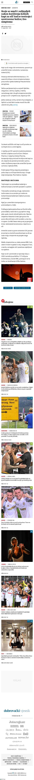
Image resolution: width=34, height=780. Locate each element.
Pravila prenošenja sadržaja (15, 758)
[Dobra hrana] (16, 733)
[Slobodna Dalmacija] (14, 726)
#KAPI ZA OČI (8, 288)
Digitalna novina (11, 764)
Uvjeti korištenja (16, 756)
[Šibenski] (22, 749)
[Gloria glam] (7, 733)
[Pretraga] (32, 2)
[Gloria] (25, 730)
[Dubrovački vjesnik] (17, 745)
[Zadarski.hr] (12, 749)
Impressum (8, 762)
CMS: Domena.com (22, 775)
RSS (19, 764)
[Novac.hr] (23, 737)
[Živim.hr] (19, 730)
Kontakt (15, 762)
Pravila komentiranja (22, 760)
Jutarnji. (15, 105)
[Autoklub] (11, 737)
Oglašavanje (23, 762)
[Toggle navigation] (2, 2)
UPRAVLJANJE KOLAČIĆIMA (17, 769)
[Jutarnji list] (17, 722)
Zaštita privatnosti (8, 760)
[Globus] (10, 730)
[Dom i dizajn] (25, 733)
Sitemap (25, 764)
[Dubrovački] (17, 2)
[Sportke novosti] (22, 726)
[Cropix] (17, 741)
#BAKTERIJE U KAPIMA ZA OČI (22, 288)
